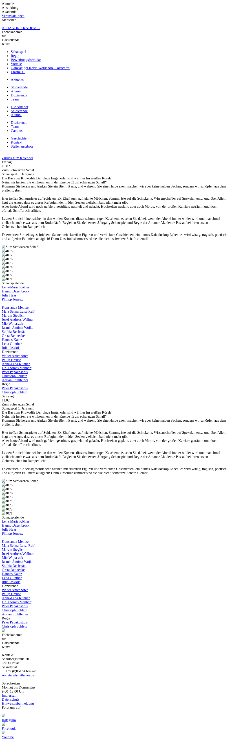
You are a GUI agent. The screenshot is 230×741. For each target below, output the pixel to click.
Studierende (19, 87)
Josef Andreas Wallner (17, 319)
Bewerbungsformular (26, 60)
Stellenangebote (22, 146)
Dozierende (19, 95)
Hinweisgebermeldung (18, 703)
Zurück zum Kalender (17, 158)
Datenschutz (10, 699)
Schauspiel (18, 52)
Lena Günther (12, 344)
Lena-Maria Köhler (15, 287)
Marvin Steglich (13, 315)
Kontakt (16, 142)
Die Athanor (19, 107)
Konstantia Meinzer (16, 307)
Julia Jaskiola (11, 348)
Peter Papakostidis (15, 372)
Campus (16, 131)
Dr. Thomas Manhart (16, 368)
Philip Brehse (11, 360)
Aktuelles (17, 79)
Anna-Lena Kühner (16, 364)
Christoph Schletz (14, 376)
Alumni (16, 91)
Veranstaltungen (13, 16)
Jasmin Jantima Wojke (17, 327)
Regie (15, 56)
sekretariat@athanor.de (18, 675)
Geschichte (19, 138)
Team (15, 99)
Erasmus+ (18, 72)
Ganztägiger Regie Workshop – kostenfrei (40, 68)
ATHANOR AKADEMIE (21, 28)
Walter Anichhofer (15, 356)
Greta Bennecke (13, 336)
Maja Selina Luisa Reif (18, 311)
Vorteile (16, 64)
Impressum (9, 695)
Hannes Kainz (12, 340)
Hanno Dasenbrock (15, 291)
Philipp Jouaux (12, 299)
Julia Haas (9, 295)
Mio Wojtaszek (12, 323)
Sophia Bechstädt (14, 331)
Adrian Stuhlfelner (15, 380)
